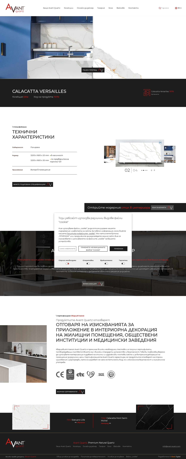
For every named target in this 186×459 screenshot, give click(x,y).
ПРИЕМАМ (118, 249)
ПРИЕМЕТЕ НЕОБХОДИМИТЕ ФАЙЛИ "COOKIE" (93, 248)
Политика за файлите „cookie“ (81, 234)
